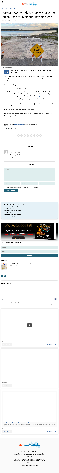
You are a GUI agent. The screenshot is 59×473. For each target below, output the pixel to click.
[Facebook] (18, 135)
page (39, 96)
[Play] (29, 325)
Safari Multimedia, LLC (32, 465)
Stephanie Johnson (7, 20)
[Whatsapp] (34, 135)
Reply (12, 157)
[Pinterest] (28, 135)
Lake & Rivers (4, 8)
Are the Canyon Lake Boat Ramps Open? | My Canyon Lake (16, 422)
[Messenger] (21, 135)
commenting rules (19, 124)
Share (56, 344)
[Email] (40, 135)
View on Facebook (50, 344)
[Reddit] (37, 135)
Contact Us (41, 468)
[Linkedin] (31, 135)
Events (28, 468)
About (16, 468)
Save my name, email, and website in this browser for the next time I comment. (22, 187)
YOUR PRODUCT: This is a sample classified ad (22, 264)
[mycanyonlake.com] (5, 300)
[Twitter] (25, 135)
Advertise (34, 468)
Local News (12, 8)
